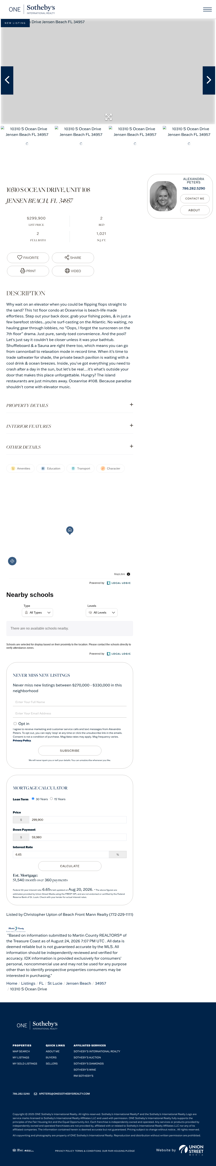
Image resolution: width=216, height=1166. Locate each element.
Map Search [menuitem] (21, 1051)
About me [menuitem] (52, 1051)
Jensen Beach (78, 983)
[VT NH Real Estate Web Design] (191, 1150)
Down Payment (24, 830)
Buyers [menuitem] (51, 1057)
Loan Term (20, 799)
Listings (28, 983)
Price (17, 812)
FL (41, 983)
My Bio (195, 210)
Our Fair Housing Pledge (118, 1151)
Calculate (70, 866)
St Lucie (54, 983)
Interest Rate (23, 847)
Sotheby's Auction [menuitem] (87, 1057)
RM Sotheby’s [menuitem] (83, 1076)
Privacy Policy (22, 740)
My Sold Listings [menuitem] (25, 1063)
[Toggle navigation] (207, 9)
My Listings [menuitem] (21, 1057)
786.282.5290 (193, 188)
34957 (100, 983)
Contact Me (195, 198)
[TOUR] (73, 271)
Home (11, 983)
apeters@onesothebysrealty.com (64, 1093)
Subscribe (70, 751)
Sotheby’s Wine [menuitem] (85, 1069)
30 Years (42, 799)
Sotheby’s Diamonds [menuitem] (89, 1063)
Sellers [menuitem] (52, 1063)
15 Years (60, 799)
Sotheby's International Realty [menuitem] (97, 1051)
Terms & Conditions (88, 1151)
